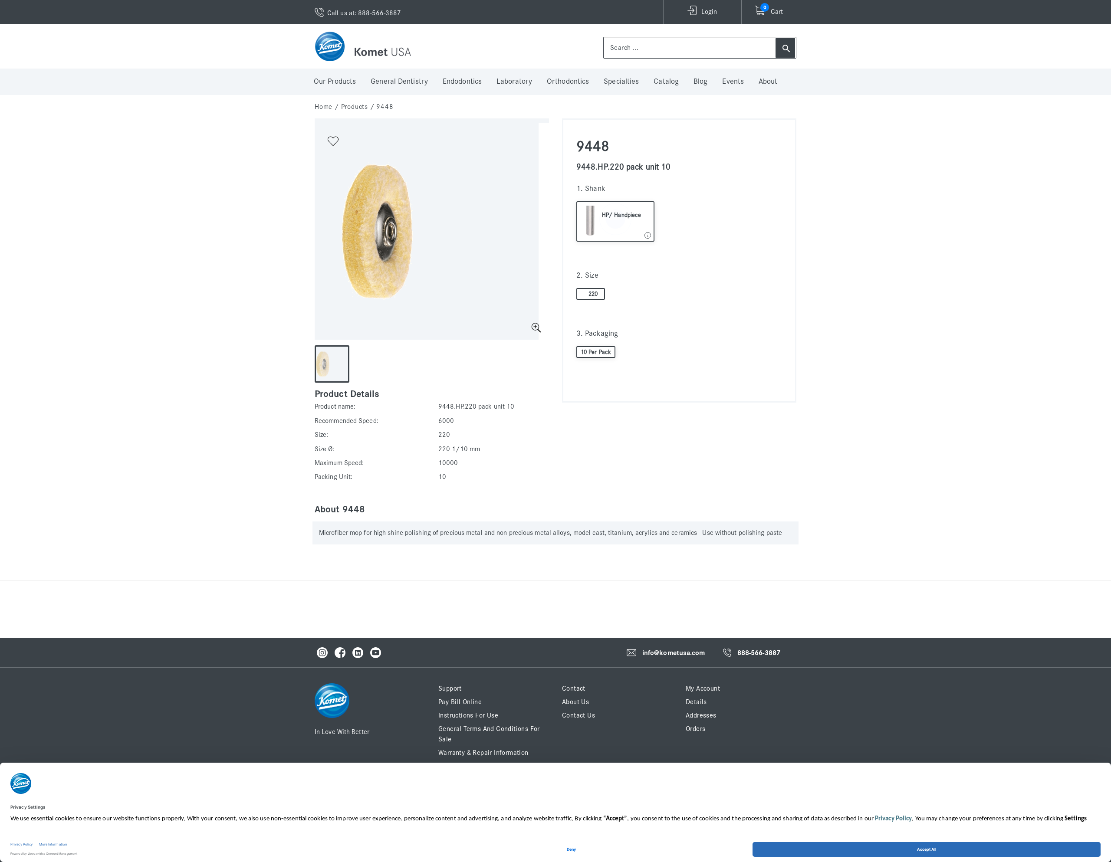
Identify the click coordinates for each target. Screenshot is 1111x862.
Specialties (621, 81)
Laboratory (514, 81)
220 (593, 294)
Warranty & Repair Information (483, 752)
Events (733, 81)
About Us (575, 701)
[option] (427, 231)
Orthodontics (568, 81)
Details (696, 701)
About (768, 81)
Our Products (335, 81)
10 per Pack (596, 352)
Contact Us (578, 715)
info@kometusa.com (673, 652)
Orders (695, 728)
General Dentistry (399, 81)
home (323, 106)
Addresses (701, 715)
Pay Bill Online (460, 701)
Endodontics (462, 81)
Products (354, 106)
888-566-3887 (758, 652)
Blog (700, 81)
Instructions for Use (468, 715)
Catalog (666, 81)
